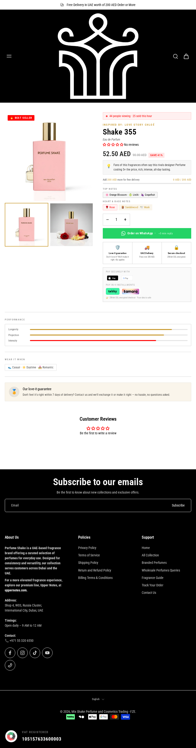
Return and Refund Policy (94, 570)
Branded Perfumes (154, 563)
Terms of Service (89, 555)
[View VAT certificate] (180, 736)
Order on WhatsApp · (150, 233)
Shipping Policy (88, 563)
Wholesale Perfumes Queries (161, 570)
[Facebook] (10, 653)
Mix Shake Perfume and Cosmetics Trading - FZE (103, 711)
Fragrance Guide (152, 578)
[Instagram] (22, 653)
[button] (113, 145)
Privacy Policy (87, 548)
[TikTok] (35, 653)
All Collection (150, 555)
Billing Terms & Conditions (95, 578)
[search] (175, 56)
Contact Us (149, 593)
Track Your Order (152, 585)
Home (146, 548)
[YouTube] (47, 653)
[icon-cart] (186, 56)
